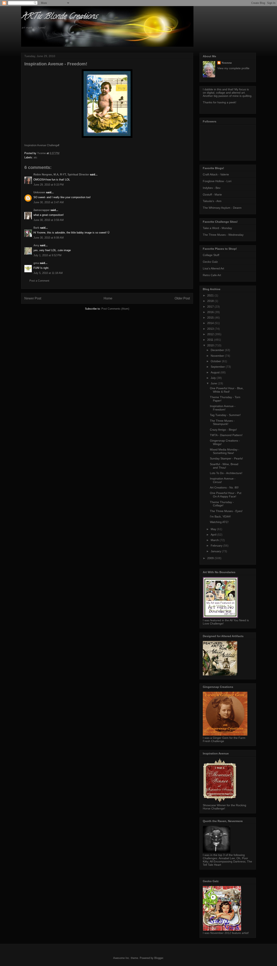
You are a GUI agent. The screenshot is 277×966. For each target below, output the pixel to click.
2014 (211, 323)
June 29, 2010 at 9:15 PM (48, 184)
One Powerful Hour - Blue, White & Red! (227, 390)
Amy (36, 245)
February (217, 545)
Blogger (158, 958)
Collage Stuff (211, 255)
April (214, 534)
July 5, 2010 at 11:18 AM (48, 272)
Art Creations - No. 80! (224, 487)
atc (35, 157)
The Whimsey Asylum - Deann (222, 207)
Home (108, 298)
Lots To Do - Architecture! (226, 473)
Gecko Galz (210, 261)
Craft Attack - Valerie (216, 174)
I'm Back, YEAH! (220, 516)
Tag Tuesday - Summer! (225, 415)
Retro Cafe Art (212, 275)
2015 (211, 317)
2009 (211, 558)
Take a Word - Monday (217, 228)
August (215, 372)
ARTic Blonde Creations (59, 17)
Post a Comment (39, 280)
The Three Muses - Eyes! (226, 511)
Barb (36, 227)
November (218, 355)
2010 (211, 345)
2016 (211, 312)
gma (36, 263)
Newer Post (32, 298)
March (215, 540)
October (216, 361)
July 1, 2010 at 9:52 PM (47, 255)
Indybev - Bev (211, 187)
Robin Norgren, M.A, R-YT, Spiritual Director (61, 174)
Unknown (39, 192)
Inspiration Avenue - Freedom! (222, 407)
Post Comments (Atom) (115, 308)
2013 (211, 328)
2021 (211, 295)
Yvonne (226, 62)
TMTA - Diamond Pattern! (226, 435)
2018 (211, 301)
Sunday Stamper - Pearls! (226, 458)
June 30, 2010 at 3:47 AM (48, 202)
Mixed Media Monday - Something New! (224, 451)
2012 (211, 334)
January (216, 551)
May (214, 529)
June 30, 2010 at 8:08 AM (48, 237)
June (214, 383)
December (218, 350)
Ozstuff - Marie (212, 194)
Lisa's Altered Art (213, 268)
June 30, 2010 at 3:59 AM (48, 220)
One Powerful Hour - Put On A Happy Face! (225, 494)
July (214, 377)
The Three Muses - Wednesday (223, 234)
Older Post (182, 298)
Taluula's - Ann (212, 201)
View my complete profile (233, 68)
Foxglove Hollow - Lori (217, 181)
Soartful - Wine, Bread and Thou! (224, 465)
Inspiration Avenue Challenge (41, 145)
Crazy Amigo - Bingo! (223, 429)
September (218, 366)
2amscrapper (41, 210)
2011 (210, 339)
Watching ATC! (219, 522)
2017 (211, 306)
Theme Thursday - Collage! (222, 503)
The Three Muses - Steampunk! (222, 422)
